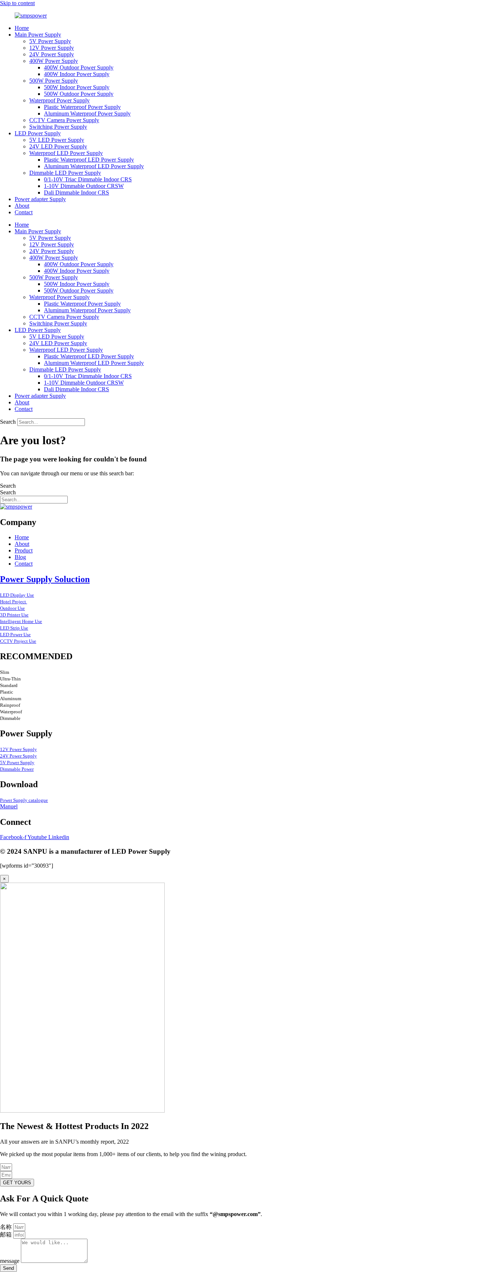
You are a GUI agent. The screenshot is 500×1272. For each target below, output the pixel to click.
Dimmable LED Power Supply (65, 173)
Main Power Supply (38, 34)
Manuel (9, 806)
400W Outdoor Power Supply (78, 67)
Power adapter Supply (40, 199)
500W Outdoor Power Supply (78, 94)
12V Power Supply (51, 48)
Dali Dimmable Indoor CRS (76, 192)
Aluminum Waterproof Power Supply (87, 113)
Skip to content (17, 3)
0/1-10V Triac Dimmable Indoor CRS (88, 179)
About (22, 206)
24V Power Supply (51, 54)
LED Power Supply (38, 133)
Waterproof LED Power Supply (66, 153)
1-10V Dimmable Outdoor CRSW (84, 186)
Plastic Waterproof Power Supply (82, 107)
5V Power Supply (50, 41)
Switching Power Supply (58, 127)
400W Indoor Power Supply (76, 74)
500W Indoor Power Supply (76, 87)
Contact (24, 212)
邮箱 (6, 1234)
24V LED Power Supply (58, 146)
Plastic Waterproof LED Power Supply (89, 159)
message (10, 1261)
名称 (6, 1227)
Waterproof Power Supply (59, 100)
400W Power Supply (53, 61)
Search (8, 422)
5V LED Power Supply (56, 140)
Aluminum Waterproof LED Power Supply (94, 166)
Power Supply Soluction (45, 579)
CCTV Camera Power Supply (64, 120)
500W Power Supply (53, 81)
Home (22, 28)
